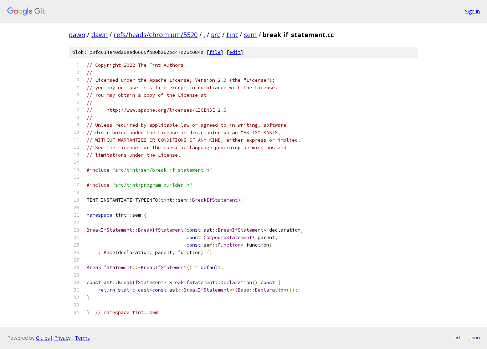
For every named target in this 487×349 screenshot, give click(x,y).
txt (457, 337)
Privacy (62, 337)
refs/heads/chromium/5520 (156, 34)
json (474, 337)
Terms (82, 337)
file (215, 52)
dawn (77, 34)
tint (232, 34)
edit (235, 52)
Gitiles (43, 337)
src (215, 34)
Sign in (472, 11)
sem (250, 34)
